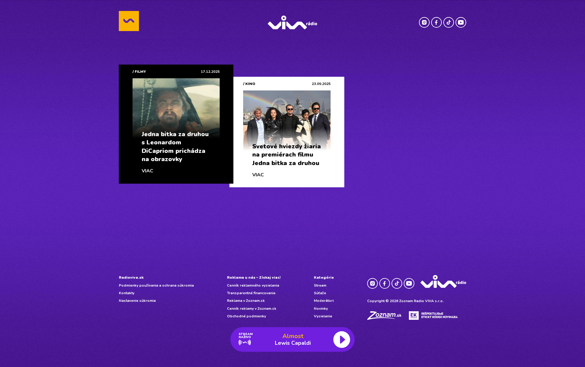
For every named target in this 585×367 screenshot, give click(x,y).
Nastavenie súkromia (137, 300)
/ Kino (249, 83)
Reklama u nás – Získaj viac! (254, 277)
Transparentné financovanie (251, 293)
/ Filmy (139, 71)
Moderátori (324, 300)
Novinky (321, 308)
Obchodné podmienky (246, 316)
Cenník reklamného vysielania (253, 285)
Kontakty (126, 293)
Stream (320, 285)
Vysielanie (323, 316)
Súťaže (320, 293)
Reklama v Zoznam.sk (246, 300)
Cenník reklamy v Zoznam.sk (251, 308)
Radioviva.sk (131, 277)
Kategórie (324, 277)
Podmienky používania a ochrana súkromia (156, 285)
